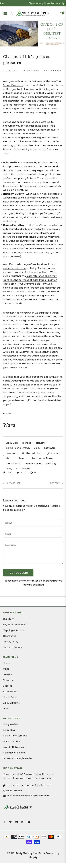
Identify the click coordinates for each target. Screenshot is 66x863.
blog (36, 447)
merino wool (13, 463)
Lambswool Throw (42, 458)
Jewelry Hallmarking (14, 747)
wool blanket (23, 468)
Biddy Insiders (10, 724)
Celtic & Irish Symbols (15, 735)
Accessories (10, 691)
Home (6, 663)
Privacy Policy (10, 641)
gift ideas (52, 453)
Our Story (8, 618)
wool (8, 468)
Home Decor (10, 697)
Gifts (6, 708)
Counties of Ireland (14, 752)
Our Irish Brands (11, 741)
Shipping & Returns (13, 630)
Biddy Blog (12, 442)
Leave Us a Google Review (18, 758)
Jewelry (7, 674)
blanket (26, 442)
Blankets (8, 680)
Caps (6, 668)
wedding (51, 463)
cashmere (50, 447)
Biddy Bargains (11, 702)
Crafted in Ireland (32, 453)
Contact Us (9, 636)
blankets (41, 442)
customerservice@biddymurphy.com (28, 795)
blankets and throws (17, 447)
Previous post (13, 483)
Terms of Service (12, 647)
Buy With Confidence (15, 624)
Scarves (7, 685)
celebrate (11, 453)
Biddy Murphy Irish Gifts (30, 853)
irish (8, 458)
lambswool (21, 458)
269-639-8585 (14, 790)
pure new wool (33, 463)
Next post (55, 483)
